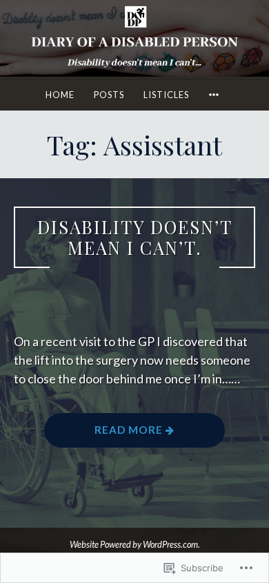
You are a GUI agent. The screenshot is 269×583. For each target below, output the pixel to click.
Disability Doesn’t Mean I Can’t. (134, 237)
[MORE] (215, 95)
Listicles (166, 94)
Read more (105, 435)
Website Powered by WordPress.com (134, 544)
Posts (109, 94)
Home (60, 94)
